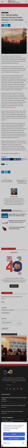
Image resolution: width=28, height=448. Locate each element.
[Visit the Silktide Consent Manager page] (23, 443)
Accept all (14, 434)
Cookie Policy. (6, 430)
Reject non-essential (14, 438)
